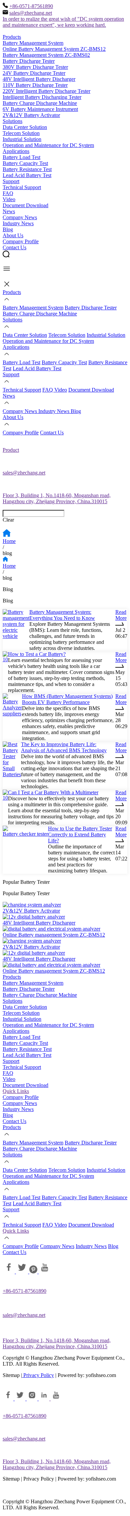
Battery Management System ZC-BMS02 (46, 55)
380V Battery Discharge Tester (35, 67)
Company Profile (21, 241)
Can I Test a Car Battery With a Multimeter (53, 792)
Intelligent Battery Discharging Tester (42, 97)
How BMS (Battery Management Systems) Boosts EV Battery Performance (67, 699)
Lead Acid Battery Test (27, 175)
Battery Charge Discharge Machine (40, 103)
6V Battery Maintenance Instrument (40, 109)
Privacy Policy (38, 1375)
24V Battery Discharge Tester (34, 73)
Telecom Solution (21, 133)
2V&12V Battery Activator (31, 115)
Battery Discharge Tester (29, 61)
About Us (13, 235)
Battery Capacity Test (25, 163)
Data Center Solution (25, 127)
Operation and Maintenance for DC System (48, 145)
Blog (8, 229)
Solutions (12, 121)
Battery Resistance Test (27, 169)
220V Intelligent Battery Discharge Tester (46, 91)
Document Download (25, 205)
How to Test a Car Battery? (37, 654)
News (9, 211)
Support (11, 181)
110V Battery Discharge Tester (35, 85)
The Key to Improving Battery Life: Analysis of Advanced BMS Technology (64, 747)
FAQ (8, 193)
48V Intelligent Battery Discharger (39, 79)
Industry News (18, 223)
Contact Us (14, 247)
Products (12, 37)
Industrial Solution (22, 139)
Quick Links (16, 1091)
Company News (20, 217)
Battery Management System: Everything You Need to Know (62, 615)
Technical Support (22, 187)
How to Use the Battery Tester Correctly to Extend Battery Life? (80, 834)
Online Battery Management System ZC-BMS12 (54, 49)
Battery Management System (33, 43)
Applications (16, 151)
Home (9, 541)
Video (9, 199)
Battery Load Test (21, 157)
